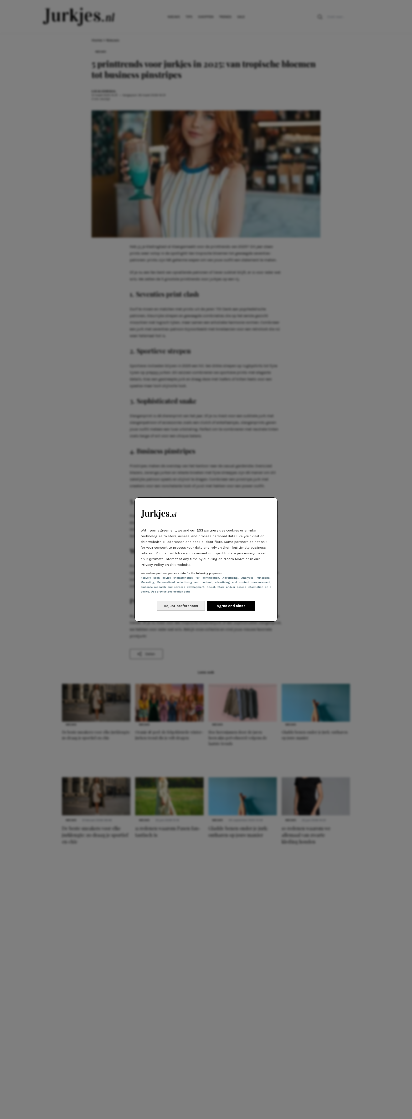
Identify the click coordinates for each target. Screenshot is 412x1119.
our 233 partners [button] (204, 530)
